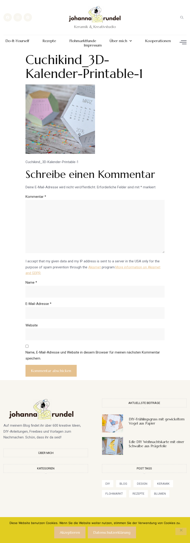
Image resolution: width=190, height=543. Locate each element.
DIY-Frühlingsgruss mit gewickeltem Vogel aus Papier (156, 421)
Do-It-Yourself (17, 41)
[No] (181, 531)
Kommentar (35, 197)
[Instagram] (17, 17)
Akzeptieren (70, 532)
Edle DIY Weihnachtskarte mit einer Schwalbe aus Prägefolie (156, 444)
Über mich (118, 41)
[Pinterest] (28, 17)
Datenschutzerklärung (111, 532)
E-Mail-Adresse (38, 304)
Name (31, 282)
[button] (182, 17)
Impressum (93, 45)
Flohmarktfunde (83, 41)
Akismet (94, 267)
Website (31, 325)
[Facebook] (7, 17)
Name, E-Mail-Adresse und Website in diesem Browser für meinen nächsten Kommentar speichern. (92, 355)
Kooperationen (158, 41)
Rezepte (49, 41)
